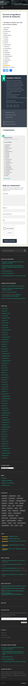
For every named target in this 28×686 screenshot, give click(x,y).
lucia (3, 286)
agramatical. (4, 495)
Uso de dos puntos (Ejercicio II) (10, 568)
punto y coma (5, 518)
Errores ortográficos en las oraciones (15, 286)
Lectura (16, 508)
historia (3, 508)
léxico (9, 510)
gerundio (21, 503)
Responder (7, 178)
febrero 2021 (5, 323)
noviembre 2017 (6, 337)
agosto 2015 (5, 377)
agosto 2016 (5, 363)
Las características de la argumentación (12, 564)
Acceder (4, 478)
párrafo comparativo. (11, 520)
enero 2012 (5, 417)
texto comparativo (21, 523)
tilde (12, 117)
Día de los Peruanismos (8, 273)
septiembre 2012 (6, 413)
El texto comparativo (6, 593)
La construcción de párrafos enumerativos (12, 594)
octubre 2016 (5, 358)
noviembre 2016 (6, 356)
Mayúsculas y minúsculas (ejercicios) (16, 298)
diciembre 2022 (6, 313)
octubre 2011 (5, 424)
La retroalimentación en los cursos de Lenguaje (14, 275)
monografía (22, 510)
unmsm (16, 525)
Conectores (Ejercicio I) (14, 538)
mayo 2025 (5, 308)
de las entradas (7, 480)
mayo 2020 (5, 325)
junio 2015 (4, 382)
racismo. (20, 520)
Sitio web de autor (11, 106)
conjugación (11, 500)
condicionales (20, 498)
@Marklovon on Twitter (17, 106)
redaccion (4, 523)
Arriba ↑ (24, 683)
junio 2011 (4, 434)
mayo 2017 (5, 344)
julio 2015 (4, 379)
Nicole (3, 298)
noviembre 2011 (6, 422)
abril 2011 (4, 439)
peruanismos (11, 515)
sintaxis (9, 523)
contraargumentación (20, 500)
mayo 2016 (5, 370)
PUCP (17, 515)
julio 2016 (4, 365)
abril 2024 (4, 311)
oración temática (17, 513)
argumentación (12, 495)
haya (13, 505)
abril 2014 (4, 391)
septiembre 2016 (6, 360)
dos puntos (4, 503)
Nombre (5, 207)
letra (21, 508)
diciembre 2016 (6, 353)
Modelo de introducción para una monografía (11, 295)
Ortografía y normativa (10, 114)
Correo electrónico (7, 214)
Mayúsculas (15, 510)
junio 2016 (4, 368)
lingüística (4, 510)
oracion (9, 513)
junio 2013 (4, 401)
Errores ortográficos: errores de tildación (12, 15)
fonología (11, 503)
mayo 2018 (5, 334)
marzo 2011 (5, 441)
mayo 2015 (5, 384)
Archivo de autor (7, 106)
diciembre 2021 (6, 318)
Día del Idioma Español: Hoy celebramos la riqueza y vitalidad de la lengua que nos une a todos (13, 267)
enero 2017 (5, 351)
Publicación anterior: (10, 121)
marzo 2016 (5, 375)
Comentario (5, 193)
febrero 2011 (5, 443)
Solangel (4, 288)
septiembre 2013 (6, 398)
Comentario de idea (13, 536)
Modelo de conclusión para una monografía (13, 574)
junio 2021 (4, 320)
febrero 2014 (5, 394)
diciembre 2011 (6, 420)
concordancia (12, 498)
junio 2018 (4, 332)
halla (9, 505)
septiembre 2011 (6, 427)
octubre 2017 (5, 339)
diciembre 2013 (6, 396)
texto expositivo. (5, 525)
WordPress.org (6, 485)
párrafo (3, 520)
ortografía (7, 117)
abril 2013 (4, 405)
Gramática (4, 505)
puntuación (21, 518)
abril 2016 (4, 372)
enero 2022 (5, 315)
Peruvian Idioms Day (7, 271)
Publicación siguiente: (10, 124)
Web (4, 220)
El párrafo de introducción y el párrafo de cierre (13, 586)
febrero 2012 (5, 415)
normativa (4, 513)
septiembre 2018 (6, 330)
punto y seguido (13, 518)
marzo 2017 (5, 349)
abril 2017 (4, 346)
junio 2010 (4, 458)
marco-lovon (8, 137)
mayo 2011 (5, 436)
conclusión (4, 498)
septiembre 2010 (6, 453)
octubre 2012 (5, 410)
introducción (10, 508)
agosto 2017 (5, 341)
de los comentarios (8, 483)
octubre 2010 (5, 450)
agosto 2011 (5, 429)
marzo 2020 (5, 327)
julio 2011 (4, 431)
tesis (15, 523)
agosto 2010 (5, 455)
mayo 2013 (5, 403)
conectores (4, 500)
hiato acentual (19, 505)
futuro (16, 503)
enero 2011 (5, 446)
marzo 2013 (5, 408)
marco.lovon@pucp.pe (14, 106)
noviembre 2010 (6, 448)
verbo (21, 525)
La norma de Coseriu (11, 292)
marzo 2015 (5, 387)
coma (19, 495)
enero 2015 (5, 389)
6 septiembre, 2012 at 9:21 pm (11, 139)
